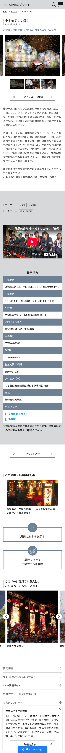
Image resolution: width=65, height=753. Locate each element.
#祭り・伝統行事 (26, 211)
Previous (6, 55)
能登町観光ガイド (18, 414)
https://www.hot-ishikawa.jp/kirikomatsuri (32, 497)
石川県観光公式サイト (16, 4)
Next (58, 55)
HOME (5, 11)
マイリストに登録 (33, 97)
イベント (14, 11)
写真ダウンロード (12, 702)
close (59, 708)
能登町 (33, 205)
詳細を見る (30, 744)
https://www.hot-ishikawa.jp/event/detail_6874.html (32, 619)
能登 (23, 205)
